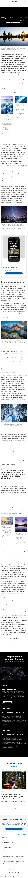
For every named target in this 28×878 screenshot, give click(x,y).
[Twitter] (15, 872)
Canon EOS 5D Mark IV (10, 689)
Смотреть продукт (7, 702)
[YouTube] (18, 872)
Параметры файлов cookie (14, 866)
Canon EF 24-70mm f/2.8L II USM (13, 713)
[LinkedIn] (12, 872)
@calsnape (15, 161)
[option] (14, 788)
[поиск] (2, 2)
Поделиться (14, 646)
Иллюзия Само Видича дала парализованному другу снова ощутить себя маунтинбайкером (12, 796)
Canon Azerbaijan (13, 869)
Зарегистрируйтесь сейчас (14, 273)
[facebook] (9, 872)
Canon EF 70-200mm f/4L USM (12, 735)
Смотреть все (13, 766)
